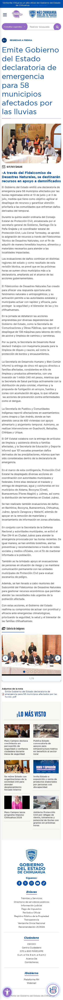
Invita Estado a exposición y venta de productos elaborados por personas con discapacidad (45, 781)
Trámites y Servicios (31, 898)
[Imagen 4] (35, 672)
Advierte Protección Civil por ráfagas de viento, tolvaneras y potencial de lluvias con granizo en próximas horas (46, 818)
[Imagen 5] (39, 672)
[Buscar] (57, 27)
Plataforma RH (31, 979)
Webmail (31, 983)
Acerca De (31, 958)
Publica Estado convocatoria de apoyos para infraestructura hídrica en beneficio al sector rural (45, 747)
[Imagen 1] (24, 672)
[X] (25, 883)
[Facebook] (19, 883)
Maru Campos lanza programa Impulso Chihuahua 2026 (14, 815)
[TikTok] (43, 883)
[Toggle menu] (5, 15)
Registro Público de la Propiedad (31, 916)
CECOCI (31, 944)
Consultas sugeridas (13, 27)
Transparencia (31, 919)
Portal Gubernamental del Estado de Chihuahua (17, 12)
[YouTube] (37, 883)
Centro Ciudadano (31, 947)
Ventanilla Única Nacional (31, 923)
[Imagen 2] (28, 672)
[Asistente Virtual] (53, 990)
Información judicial (31, 905)
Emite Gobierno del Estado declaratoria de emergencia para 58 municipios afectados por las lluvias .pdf (31, 694)
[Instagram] (31, 883)
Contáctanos (31, 962)
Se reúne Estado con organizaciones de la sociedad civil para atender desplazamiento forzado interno (15, 783)
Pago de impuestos (31, 909)
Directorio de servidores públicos (31, 902)
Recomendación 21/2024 (32, 927)
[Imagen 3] (31, 672)
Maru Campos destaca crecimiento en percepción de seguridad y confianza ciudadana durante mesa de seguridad (16, 747)
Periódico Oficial (31, 912)
